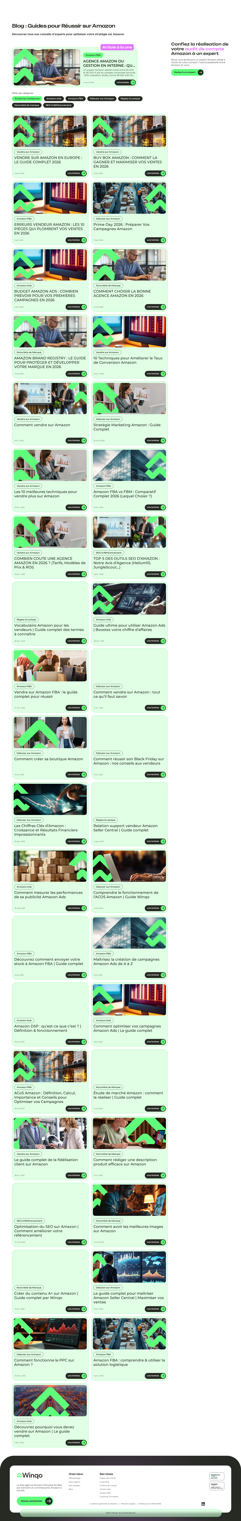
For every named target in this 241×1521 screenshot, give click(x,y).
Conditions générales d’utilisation (104, 1504)
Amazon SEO (105, 1493)
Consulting (104, 1482)
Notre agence (74, 1482)
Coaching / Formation (109, 1497)
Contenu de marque (108, 1485)
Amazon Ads (105, 1489)
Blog (71, 1489)
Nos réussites (74, 1485)
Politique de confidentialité (150, 1504)
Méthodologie (74, 1478)
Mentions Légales (128, 1504)
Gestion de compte (108, 1478)
